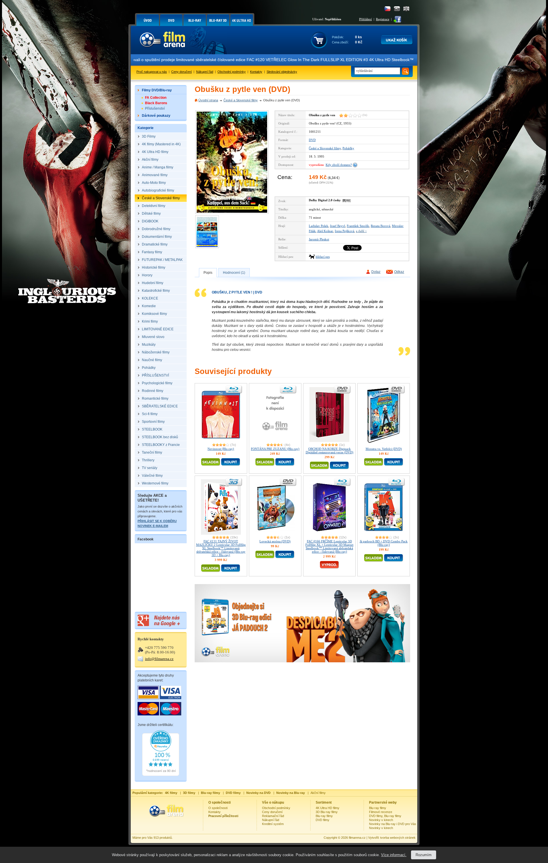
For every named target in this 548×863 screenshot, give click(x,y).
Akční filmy (318, 792)
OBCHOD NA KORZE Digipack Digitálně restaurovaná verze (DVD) (329, 450)
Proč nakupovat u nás (151, 71)
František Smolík (358, 226)
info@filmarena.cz (159, 659)
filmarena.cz (357, 837)
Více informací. (393, 855)
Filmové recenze (380, 812)
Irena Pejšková (344, 231)
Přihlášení (365, 19)
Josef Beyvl (337, 226)
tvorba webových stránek (398, 837)
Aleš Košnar (325, 231)
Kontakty (256, 71)
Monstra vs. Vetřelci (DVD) (384, 448)
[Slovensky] (396, 9)
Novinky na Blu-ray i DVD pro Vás (392, 824)
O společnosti (217, 808)
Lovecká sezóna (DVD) (275, 541)
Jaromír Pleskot (319, 239)
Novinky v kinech (381, 820)
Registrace (382, 19)
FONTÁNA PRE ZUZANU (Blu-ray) (275, 448)
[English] (406, 9)
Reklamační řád (273, 816)
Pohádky (348, 148)
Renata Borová (380, 226)
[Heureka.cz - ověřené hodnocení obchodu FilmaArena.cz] (160, 775)
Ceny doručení (181, 71)
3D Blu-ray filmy (327, 812)
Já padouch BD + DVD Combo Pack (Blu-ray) (384, 543)
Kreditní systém (273, 824)
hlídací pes (323, 256)
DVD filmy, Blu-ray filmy (385, 816)
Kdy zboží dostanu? (339, 164)
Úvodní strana (208, 100)
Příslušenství (155, 108)
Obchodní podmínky (231, 71)
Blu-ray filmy (324, 816)
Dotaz (375, 272)
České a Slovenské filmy (240, 100)
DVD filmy (322, 820)
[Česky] (387, 9)
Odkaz (399, 272)
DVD (312, 140)
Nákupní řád (204, 71)
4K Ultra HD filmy (327, 808)
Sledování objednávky (282, 71)
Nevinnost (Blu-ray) (220, 448)
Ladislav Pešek (318, 226)
